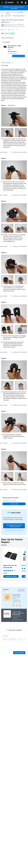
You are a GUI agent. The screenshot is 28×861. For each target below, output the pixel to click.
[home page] (9, 2)
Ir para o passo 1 (6, 62)
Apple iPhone (8, 15)
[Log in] (25, 2)
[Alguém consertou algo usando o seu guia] (17, 605)
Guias (7, 12)
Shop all (3, 545)
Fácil (13, 33)
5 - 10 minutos (6, 33)
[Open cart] (21, 2)
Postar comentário (19, 652)
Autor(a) (6, 590)
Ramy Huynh (8, 24)
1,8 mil (4, 29)
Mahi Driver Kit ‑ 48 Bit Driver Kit (14, 46)
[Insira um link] (12, 639)
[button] (17, 2)
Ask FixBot (12, 504)
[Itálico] (7, 639)
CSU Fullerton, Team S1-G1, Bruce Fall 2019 (18, 613)
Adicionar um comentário (14, 497)
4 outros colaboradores (18, 24)
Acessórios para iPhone (19, 15)
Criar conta (14, 8)
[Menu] (2, 2)
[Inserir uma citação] (14, 639)
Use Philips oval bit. (13, 53)
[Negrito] (4, 639)
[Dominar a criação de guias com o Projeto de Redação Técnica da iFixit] (20, 605)
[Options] (2, 16)
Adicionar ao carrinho (18, 56)
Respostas (14, 12)
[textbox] (14, 645)
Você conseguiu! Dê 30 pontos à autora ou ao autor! (15, 525)
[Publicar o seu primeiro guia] (13, 605)
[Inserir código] (9, 639)
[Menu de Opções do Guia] (26, 12)
